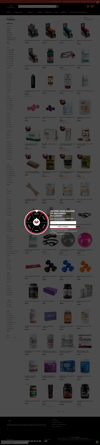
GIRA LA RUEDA (63, 226)
